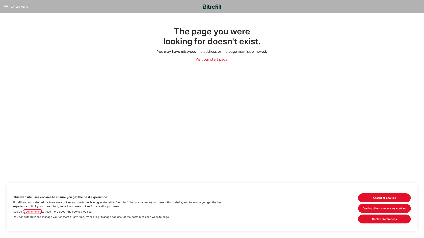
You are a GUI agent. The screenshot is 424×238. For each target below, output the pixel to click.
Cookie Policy (32, 211)
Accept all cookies (384, 197)
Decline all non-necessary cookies (384, 208)
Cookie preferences (384, 219)
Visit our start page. (212, 59)
